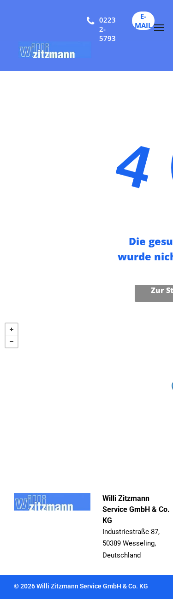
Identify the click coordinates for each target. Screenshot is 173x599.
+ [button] (12, 329)
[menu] (159, 27)
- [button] (12, 341)
